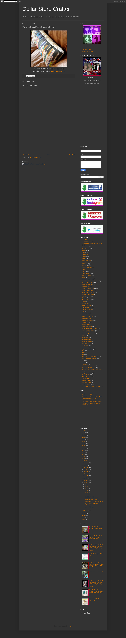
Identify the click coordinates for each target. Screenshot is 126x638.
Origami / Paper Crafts (87, 349)
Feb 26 (87, 484)
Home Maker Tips (86, 318)
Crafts (83, 277)
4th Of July (84, 240)
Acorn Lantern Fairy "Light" (96, 571)
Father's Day (85, 303)
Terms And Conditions (87, 51)
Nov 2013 (86, 463)
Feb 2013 (86, 482)
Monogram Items (86, 343)
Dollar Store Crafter (46, 9)
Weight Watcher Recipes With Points (91, 386)
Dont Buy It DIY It (86, 296)
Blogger (70, 626)
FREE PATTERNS (86, 305)
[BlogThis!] (29, 76)
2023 (83, 437)
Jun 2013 (85, 473)
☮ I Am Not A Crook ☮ (87, 393)
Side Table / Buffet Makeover (92, 497)
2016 (83, 452)
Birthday (84, 250)
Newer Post (26, 155)
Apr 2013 (85, 478)
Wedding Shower (86, 384)
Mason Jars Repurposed (88, 334)
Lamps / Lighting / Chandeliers (89, 328)
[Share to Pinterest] (34, 76)
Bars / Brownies (86, 248)
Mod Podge (85, 337)
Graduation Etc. (86, 313)
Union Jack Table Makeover (92, 499)
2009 (83, 519)
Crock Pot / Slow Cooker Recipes (90, 281)
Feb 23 (87, 486)
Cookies (84, 271)
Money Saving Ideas (87, 341)
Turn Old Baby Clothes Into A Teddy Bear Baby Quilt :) (96, 527)
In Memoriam (85, 322)
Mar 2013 (86, 480)
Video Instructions (86, 382)
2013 (83, 459)
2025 (83, 432)
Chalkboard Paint (86, 260)
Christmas (84, 265)
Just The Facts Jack (87, 326)
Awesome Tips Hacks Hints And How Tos (92, 243)
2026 (83, 430)
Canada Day (85, 254)
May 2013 (86, 476)
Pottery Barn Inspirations (88, 366)
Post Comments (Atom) (35, 157)
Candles (84, 256)
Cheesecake (85, 262)
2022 (83, 439)
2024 (83, 435)
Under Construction (58, 71)
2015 (83, 454)
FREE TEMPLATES (87, 309)
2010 (83, 517)
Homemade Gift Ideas (87, 320)
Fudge (83, 311)
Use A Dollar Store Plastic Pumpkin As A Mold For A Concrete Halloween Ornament (95, 538)
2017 (83, 450)
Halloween (84, 315)
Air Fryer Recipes (86, 241)
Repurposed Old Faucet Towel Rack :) (95, 599)
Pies (83, 360)
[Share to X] (30, 76)
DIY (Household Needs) (88, 290)
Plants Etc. (84, 364)
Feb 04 (87, 493)
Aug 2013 (86, 469)
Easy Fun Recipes (86, 300)
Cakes (83, 252)
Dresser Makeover (89, 507)
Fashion (84, 301)
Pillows (84, 362)
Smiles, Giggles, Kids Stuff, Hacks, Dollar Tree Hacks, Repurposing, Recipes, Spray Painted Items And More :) (96, 547)
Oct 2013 (85, 465)
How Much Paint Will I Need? (89, 395)
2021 (83, 441)
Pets (83, 354)
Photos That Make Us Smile (89, 358)
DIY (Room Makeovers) (88, 294)
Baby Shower (85, 247)
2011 (83, 515)
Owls (83, 351)
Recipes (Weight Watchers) (89, 368)
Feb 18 (87, 488)
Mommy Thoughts (86, 339)
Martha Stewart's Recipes (88, 332)
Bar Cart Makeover (89, 495)
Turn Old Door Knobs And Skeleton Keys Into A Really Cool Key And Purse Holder (96, 591)
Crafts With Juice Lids (87, 279)
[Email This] (27, 76)
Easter (83, 298)
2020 (83, 443)
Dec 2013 (86, 460)
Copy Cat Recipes (86, 273)
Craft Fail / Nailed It (86, 275)
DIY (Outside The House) (88, 292)
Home (49, 155)
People (84, 352)
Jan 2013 (85, 510)
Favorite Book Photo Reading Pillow (94, 501)
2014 (83, 456)
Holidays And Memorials (88, 317)
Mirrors (83, 335)
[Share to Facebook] (32, 76)
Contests (84, 269)
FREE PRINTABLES (87, 307)
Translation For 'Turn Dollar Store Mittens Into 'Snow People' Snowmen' (92, 397)
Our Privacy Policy (86, 49)
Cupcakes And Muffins (87, 283)
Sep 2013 (86, 467)
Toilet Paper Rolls (86, 380)
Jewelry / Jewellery (86, 324)
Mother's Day (85, 345)
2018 (83, 448)
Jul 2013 (85, 471)
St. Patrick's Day (86, 375)
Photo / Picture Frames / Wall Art (90, 356)
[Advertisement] (49, 140)
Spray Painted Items (87, 373)
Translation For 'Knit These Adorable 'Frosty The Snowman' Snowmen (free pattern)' (93, 400)
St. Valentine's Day (86, 376)
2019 (83, 446)
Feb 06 (87, 490)
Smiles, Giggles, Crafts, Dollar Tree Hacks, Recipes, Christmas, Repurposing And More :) (96, 564)
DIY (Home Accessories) (88, 288)
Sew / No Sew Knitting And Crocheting (91, 369)
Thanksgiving (85, 378)
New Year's (85, 347)
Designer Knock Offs (87, 284)
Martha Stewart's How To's (88, 330)
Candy (83, 258)
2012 (83, 513)
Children (84, 264)
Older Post (72, 155)
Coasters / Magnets (87, 267)
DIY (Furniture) (85, 286)
